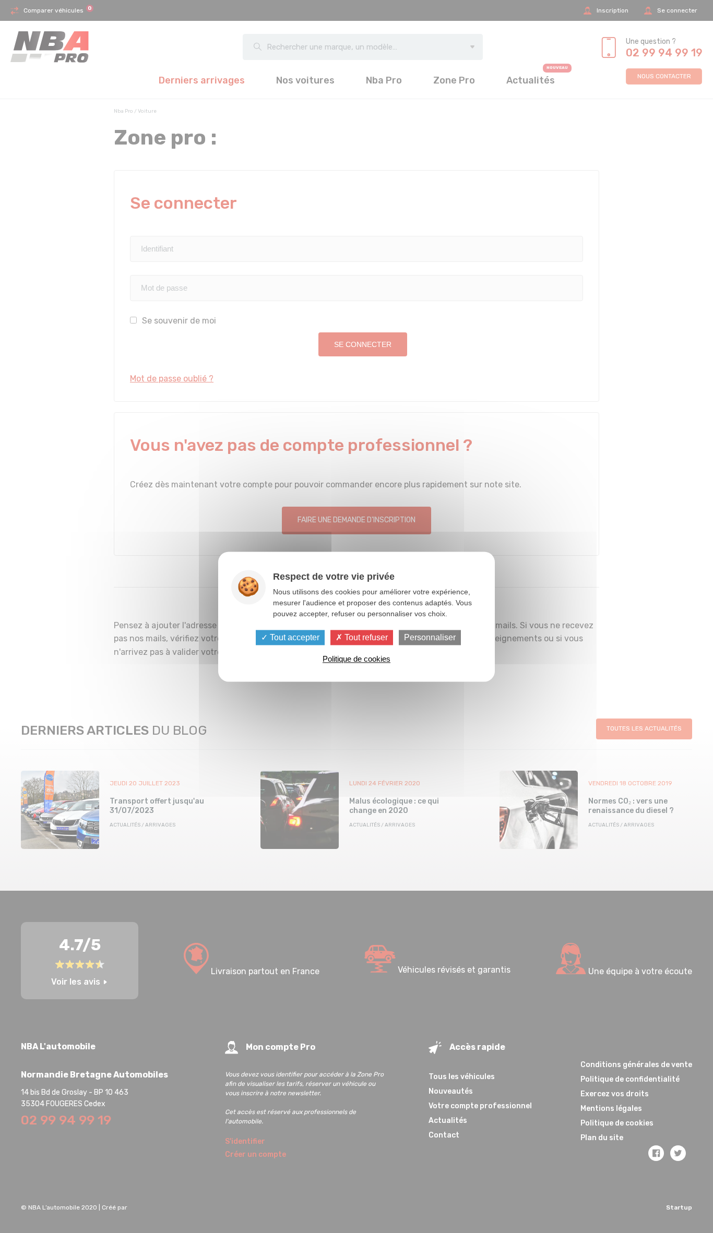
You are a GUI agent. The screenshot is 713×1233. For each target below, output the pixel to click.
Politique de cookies (356, 658)
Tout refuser (365, 637)
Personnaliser (430, 637)
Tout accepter (293, 637)
